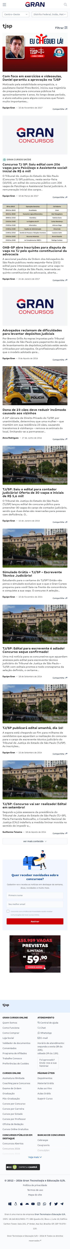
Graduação (9, 1093)
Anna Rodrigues (11, 437)
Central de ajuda (49, 1022)
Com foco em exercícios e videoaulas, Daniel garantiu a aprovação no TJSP (32, 77)
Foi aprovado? (48, 1063)
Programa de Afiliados (15, 1053)
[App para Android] (27, 1204)
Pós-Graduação (11, 1098)
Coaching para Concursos (16, 1083)
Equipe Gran (9, 107)
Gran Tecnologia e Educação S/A (50, 1214)
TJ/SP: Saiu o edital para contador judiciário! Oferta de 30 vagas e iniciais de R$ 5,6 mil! (33, 492)
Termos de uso (35, 1190)
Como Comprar (11, 1033)
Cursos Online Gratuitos (16, 1129)
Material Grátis (46, 1083)
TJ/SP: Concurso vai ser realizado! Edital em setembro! (34, 805)
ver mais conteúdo (34, 841)
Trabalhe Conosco (12, 1058)
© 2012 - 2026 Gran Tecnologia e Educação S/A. (35, 1180)
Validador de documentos (16, 1043)
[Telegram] (62, 1204)
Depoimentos (45, 1078)
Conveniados (9, 1048)
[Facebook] (50, 1204)
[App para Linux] (15, 1204)
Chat (43, 1028)
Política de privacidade (35, 1185)
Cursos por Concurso (14, 1103)
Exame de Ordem (12, 1088)
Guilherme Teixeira (12, 832)
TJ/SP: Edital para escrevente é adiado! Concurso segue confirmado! (34, 650)
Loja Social (8, 1038)
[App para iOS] (21, 1204)
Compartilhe (59, 109)
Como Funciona (11, 1028)
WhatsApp (46, 1033)
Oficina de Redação (13, 1124)
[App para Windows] (10, 1204)
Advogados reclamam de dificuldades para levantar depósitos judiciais (32, 331)
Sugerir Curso (45, 1098)
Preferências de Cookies (16, 1063)
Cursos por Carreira (13, 1109)
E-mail (44, 1038)
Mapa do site (35, 1195)
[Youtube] (33, 1204)
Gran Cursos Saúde (18, 159)
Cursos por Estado (13, 1114)
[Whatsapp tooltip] (44, 1204)
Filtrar (59, 27)
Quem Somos (10, 1022)
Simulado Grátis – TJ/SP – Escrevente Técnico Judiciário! (32, 573)
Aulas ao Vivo (45, 1088)
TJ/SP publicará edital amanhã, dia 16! (33, 728)
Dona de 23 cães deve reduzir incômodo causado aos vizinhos (34, 411)
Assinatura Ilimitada (13, 1078)
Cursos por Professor (14, 1119)
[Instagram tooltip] (38, 1204)
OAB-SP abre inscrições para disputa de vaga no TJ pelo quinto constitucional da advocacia (35, 251)
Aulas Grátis (44, 1093)
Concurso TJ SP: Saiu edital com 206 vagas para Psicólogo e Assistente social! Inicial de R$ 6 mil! (35, 168)
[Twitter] (56, 1204)
